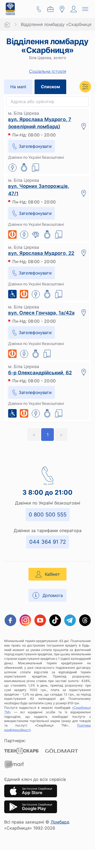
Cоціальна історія (47, 71)
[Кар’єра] (50, 9)
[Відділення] (62, 9)
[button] (85, 86)
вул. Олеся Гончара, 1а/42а (41, 313)
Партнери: (15, 740)
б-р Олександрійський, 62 (40, 372)
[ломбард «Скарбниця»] (10, 9)
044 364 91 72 (47, 542)
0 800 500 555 (47, 514)
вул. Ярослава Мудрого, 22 (41, 253)
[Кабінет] (73, 9)
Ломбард (60, 822)
